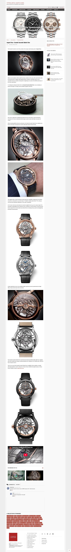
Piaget (31, 524)
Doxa (40, 517)
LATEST (9, 9)
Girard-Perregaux (27, 519)
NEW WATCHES (14, 9)
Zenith (8, 527)
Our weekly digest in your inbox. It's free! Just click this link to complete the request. (54, 45)
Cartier (26, 517)
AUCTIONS (29, 9)
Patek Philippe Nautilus (31, 543)
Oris (11, 524)
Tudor (23, 526)
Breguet (15, 517)
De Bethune (37, 517)
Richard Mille (37, 524)
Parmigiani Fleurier (19, 524)
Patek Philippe (26, 524)
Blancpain (8, 517)
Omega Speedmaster (30, 541)
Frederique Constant (19, 519)
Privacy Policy (44, 541)
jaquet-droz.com (20, 368)
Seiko (8, 526)
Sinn (16, 526)
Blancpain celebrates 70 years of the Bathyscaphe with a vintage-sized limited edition (35, 29)
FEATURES (42, 9)
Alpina (15, 515)
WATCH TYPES (49, 9)
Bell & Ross (38, 515)
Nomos (40, 522)
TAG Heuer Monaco (30, 546)
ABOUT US (56, 9)
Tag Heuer (19, 526)
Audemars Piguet (25, 515)
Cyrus (33, 517)
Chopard (29, 517)
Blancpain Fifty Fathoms (31, 537)
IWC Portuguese (30, 538)
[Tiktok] (55, 7)
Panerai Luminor (30, 542)
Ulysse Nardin (27, 526)
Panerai (14, 524)
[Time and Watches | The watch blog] (15, 4)
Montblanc (36, 522)
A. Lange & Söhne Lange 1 (31, 534)
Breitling (19, 517)
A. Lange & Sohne (10, 515)
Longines (14, 522)
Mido (33, 522)
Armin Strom (19, 515)
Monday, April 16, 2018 (17, 493)
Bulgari (22, 517)
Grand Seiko (40, 519)
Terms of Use (44, 540)
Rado (33, 524)
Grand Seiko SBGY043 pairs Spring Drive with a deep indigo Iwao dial (56, 67)
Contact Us (44, 543)
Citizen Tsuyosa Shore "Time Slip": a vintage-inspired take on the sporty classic (57, 79)
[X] (50, 7)
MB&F (18, 522)
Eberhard (8, 519)
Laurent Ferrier (9, 522)
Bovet (12, 517)
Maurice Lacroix (23, 522)
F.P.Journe (13, 519)
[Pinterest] (52, 7)
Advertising (44, 538)
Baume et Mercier (32, 515)
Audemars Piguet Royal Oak (31, 536)
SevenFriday (12, 526)
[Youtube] (57, 7)
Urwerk (31, 526)
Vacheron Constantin (37, 526)
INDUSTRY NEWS (22, 9)
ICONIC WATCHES (36, 9)
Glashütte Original (34, 519)
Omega (8, 524)
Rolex (42, 524)
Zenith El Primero (30, 547)
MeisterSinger (29, 522)
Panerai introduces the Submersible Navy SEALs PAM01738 (55, 73)
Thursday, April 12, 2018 (17, 487)
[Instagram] (48, 7)
